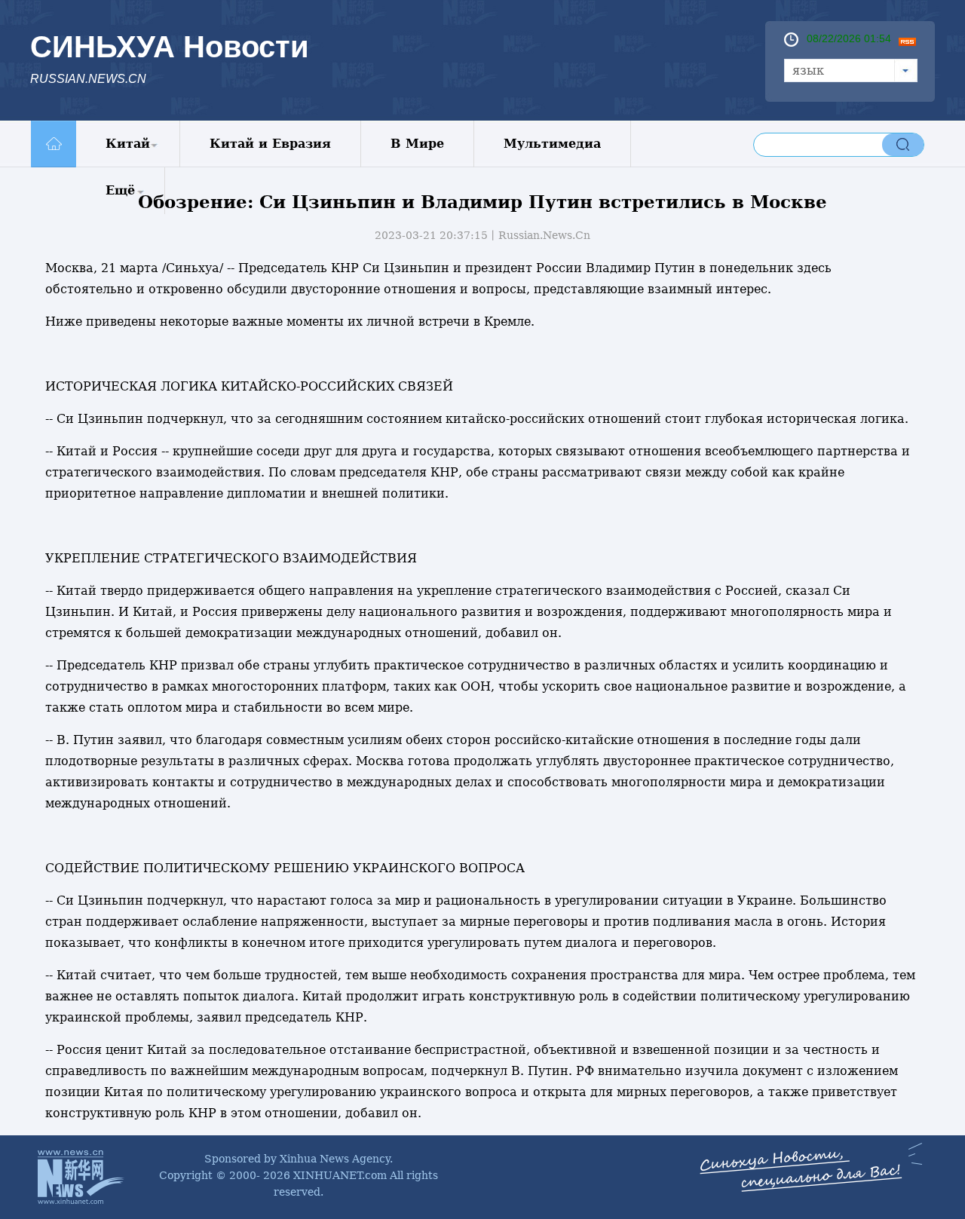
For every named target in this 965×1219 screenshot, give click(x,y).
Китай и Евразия (270, 143)
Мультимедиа (552, 143)
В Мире (417, 143)
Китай (128, 143)
